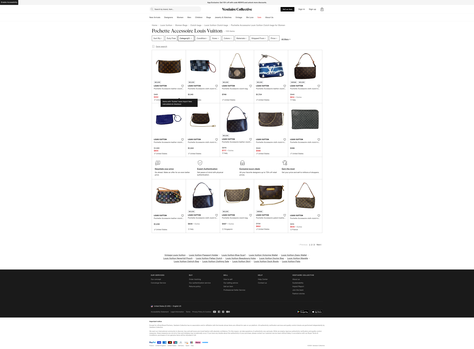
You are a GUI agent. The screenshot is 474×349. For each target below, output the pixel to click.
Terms (188, 312)
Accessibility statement (160, 312)
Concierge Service (158, 283)
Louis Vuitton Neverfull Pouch (178, 258)
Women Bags (181, 25)
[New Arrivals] (162, 17)
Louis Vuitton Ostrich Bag (186, 261)
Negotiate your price (164, 168)
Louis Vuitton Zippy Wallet (294, 255)
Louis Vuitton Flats (291, 261)
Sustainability (297, 283)
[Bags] (213, 17)
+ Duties (298, 97)
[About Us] (275, 17)
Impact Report (298, 286)
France (151, 346)
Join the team (298, 290)
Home (154, 25)
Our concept (156, 279)
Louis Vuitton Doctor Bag (271, 258)
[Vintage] (244, 17)
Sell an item (287, 9)
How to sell (227, 279)
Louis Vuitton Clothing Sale (215, 261)
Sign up (312, 9)
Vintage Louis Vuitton (175, 255)
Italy (192, 346)
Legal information (177, 312)
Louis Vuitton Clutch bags (216, 25)
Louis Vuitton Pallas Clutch (209, 258)
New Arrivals (154, 17)
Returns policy (195, 286)
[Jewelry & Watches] (233, 17)
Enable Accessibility (9, 2)
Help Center (263, 279)
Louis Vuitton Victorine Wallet (263, 255)
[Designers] (175, 17)
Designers (168, 17)
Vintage (238, 17)
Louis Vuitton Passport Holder (203, 255)
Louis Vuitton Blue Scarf (234, 255)
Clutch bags (195, 25)
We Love (250, 17)
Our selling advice (230, 283)
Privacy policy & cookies (201, 312)
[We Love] (256, 17)
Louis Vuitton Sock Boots (266, 261)
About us (296, 279)
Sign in (301, 9)
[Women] (185, 17)
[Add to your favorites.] (182, 86)
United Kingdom (161, 346)
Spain (187, 346)
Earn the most (288, 168)
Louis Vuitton (166, 25)
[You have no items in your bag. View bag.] (322, 9)
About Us (269, 17)
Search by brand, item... (164, 9)
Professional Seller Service (234, 290)
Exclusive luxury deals (249, 168)
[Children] (204, 17)
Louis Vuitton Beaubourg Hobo (241, 258)
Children (199, 17)
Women (180, 17)
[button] (322, 9)
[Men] (193, 17)
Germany (181, 346)
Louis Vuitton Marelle (297, 258)
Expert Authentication (207, 168)
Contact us (262, 283)
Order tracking (195, 279)
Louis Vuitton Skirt (241, 261)
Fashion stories (298, 293)
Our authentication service (200, 283)
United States (172, 346)
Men (189, 17)
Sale (259, 17)
